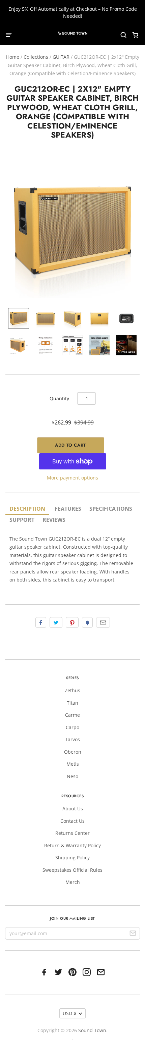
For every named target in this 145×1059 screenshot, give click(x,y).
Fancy (87, 622)
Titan (72, 703)
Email (103, 622)
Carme (72, 715)
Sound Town (92, 1030)
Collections (36, 57)
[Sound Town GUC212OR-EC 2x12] (18, 318)
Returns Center (72, 833)
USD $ (69, 1013)
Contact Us (72, 821)
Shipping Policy (72, 857)
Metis (72, 764)
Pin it (72, 622)
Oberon (72, 752)
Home (12, 57)
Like (40, 622)
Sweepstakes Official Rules (72, 870)
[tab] (27, 509)
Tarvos (72, 739)
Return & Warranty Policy (72, 845)
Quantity (59, 398)
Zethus (72, 690)
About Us (72, 808)
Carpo (72, 727)
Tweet (56, 622)
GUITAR (61, 57)
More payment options (72, 477)
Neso (72, 776)
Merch (72, 882)
